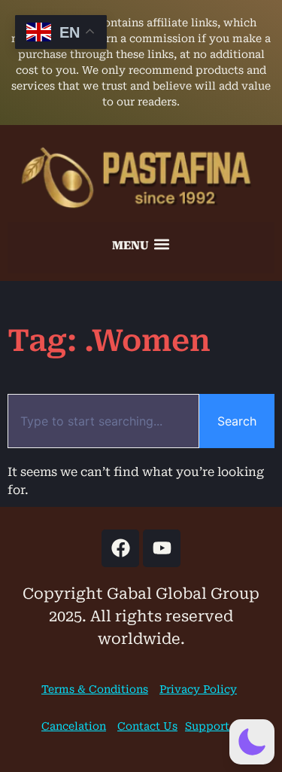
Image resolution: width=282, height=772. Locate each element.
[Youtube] (161, 548)
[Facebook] (120, 548)
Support (207, 726)
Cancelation (73, 726)
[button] (141, 244)
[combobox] (103, 421)
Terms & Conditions (94, 689)
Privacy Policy (198, 689)
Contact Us (147, 726)
